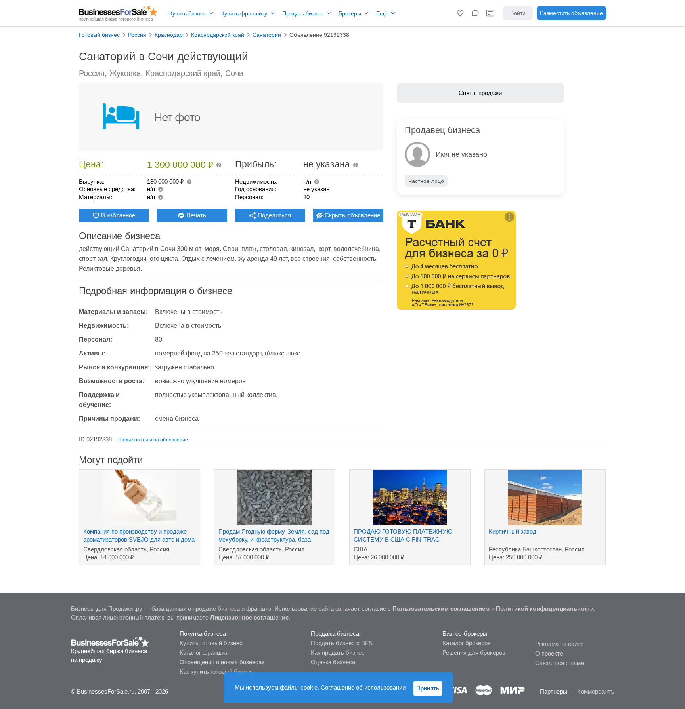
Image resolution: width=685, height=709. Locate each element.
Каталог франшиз (204, 652)
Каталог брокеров (466, 643)
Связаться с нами (559, 663)
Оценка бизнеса (333, 662)
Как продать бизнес (338, 652)
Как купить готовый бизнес (216, 671)
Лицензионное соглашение (249, 617)
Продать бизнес (302, 13)
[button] (460, 13)
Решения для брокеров (473, 652)
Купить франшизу (244, 13)
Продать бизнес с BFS (342, 643)
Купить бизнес (187, 13)
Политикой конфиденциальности (545, 608)
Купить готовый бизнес (211, 643)
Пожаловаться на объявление (153, 440)
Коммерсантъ (595, 691)
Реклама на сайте (559, 644)
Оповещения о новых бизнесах (222, 662)
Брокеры (350, 13)
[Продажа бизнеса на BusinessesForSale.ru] (110, 641)
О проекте (549, 653)
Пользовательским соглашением (441, 608)
